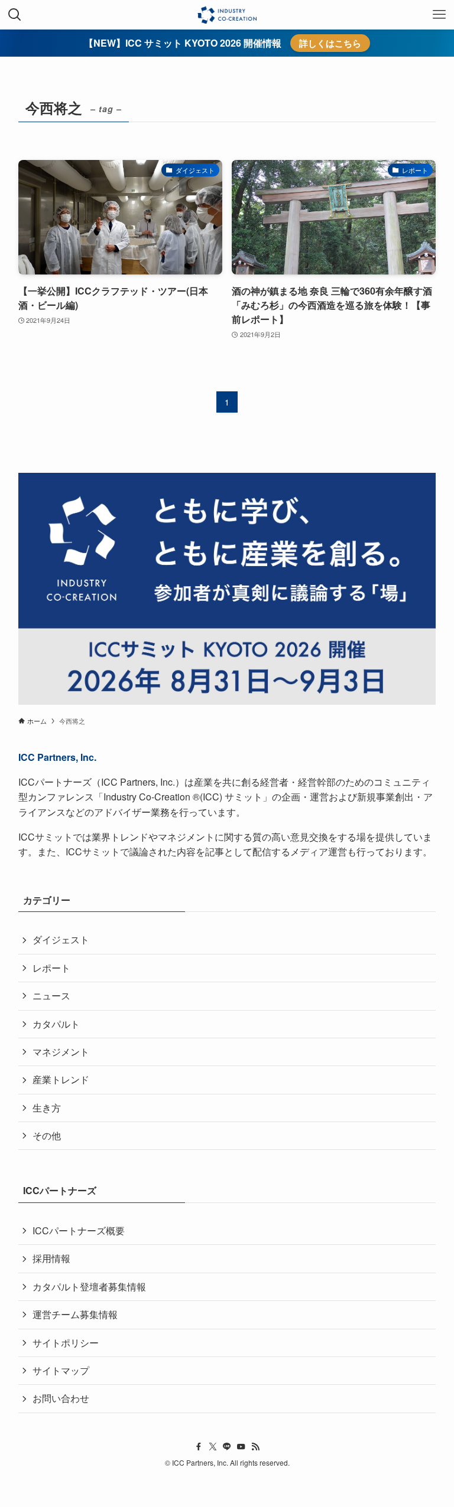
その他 (47, 1135)
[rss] (255, 1446)
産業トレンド (61, 1079)
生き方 (47, 1107)
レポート (51, 968)
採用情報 (51, 1258)
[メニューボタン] (439, 15)
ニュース (51, 995)
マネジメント (61, 1051)
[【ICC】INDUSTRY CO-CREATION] (226, 15)
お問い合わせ (61, 1398)
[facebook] (198, 1446)
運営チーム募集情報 (75, 1314)
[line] (227, 1446)
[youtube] (241, 1446)
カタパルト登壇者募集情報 (89, 1286)
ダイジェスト (61, 939)
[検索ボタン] (15, 15)
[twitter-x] (212, 1446)
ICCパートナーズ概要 (79, 1230)
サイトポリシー (66, 1342)
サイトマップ (61, 1370)
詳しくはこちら (330, 43)
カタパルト (56, 1024)
